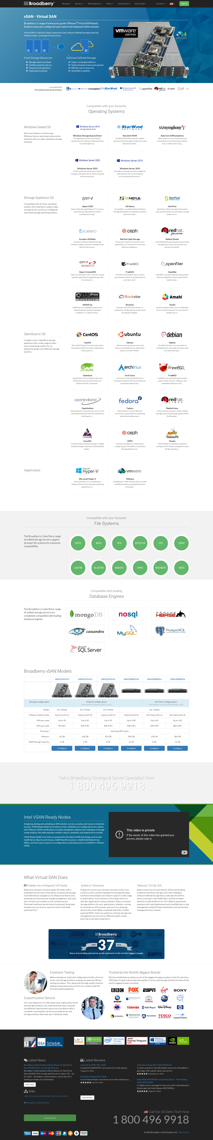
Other (109, 3)
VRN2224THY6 (108, 679)
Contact (160, 3)
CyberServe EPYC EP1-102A (93, 1065)
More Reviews (87, 1097)
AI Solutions (123, 3)
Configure (62, 748)
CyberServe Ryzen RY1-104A (93, 1076)
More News (30, 1084)
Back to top (184, 1132)
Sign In (184, 3)
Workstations (94, 3)
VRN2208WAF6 (154, 679)
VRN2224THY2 (62, 679)
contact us (48, 1096)
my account (37, 1096)
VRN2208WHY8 (131, 679)
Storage (65, 3)
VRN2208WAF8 (177, 679)
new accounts (61, 1096)
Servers (78, 3)
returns (27, 1096)
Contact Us (50, 1117)
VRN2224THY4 (85, 679)
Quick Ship (139, 3)
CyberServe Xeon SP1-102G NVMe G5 (154, 1065)
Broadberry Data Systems (37, 1102)
